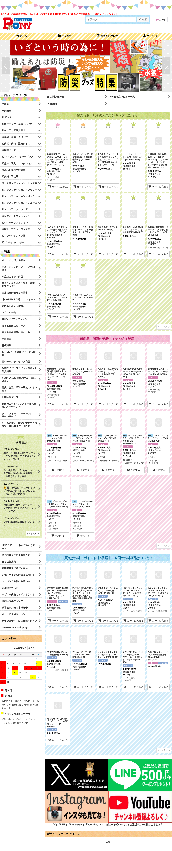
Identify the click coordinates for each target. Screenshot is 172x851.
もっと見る (163, 327)
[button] (107, 36)
